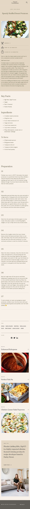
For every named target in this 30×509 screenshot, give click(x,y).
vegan (22, 328)
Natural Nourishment (15, 2)
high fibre (16, 326)
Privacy (22, 504)
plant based (8, 328)
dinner (2, 326)
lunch (2, 328)
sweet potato (15, 328)
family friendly (9, 326)
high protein (23, 326)
